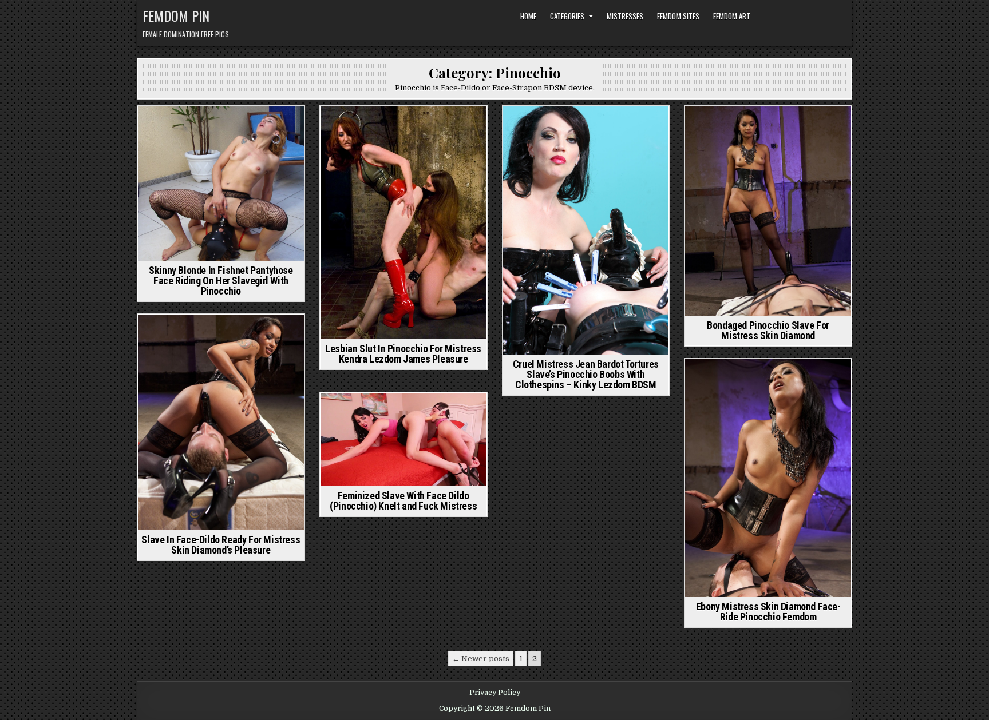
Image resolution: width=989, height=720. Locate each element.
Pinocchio (237, 126)
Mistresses (625, 16)
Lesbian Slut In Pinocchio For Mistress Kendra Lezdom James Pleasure (403, 354)
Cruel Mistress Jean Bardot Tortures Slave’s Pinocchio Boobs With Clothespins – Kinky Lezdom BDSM (586, 374)
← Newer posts (480, 658)
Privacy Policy (494, 693)
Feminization (381, 412)
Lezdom (199, 126)
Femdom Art (731, 16)
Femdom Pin (176, 15)
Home (528, 16)
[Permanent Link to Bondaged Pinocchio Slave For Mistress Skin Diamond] (768, 211)
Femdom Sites (678, 16)
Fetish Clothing (365, 126)
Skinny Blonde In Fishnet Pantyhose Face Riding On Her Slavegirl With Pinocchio (220, 280)
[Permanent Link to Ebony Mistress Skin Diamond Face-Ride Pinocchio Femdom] (768, 478)
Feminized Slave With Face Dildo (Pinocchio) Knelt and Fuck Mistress (403, 501)
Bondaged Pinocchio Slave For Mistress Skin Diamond (768, 330)
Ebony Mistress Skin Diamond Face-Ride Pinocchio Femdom (768, 611)
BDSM (548, 126)
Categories (567, 16)
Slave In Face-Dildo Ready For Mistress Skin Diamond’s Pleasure (220, 545)
